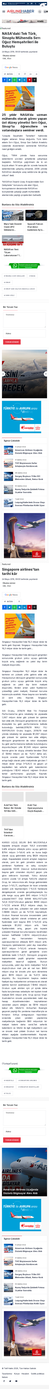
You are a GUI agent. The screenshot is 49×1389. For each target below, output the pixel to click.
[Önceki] (3, 374)
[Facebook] (4, 1383)
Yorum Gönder (12, 342)
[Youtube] (16, 1383)
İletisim (5, 1379)
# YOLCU (7, 1095)
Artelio (39, 1370)
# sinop (7, 282)
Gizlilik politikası (37, 1376)
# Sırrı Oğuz (9, 295)
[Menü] (3, 11)
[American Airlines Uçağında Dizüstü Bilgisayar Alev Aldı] (24, 450)
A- (37, 74)
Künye (17, 1376)
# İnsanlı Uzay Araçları (14, 276)
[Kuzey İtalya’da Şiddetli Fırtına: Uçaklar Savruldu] (24, 489)
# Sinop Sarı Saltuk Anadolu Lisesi (19, 289)
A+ (31, 74)
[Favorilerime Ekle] (19, 74)
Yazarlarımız (7, 1376)
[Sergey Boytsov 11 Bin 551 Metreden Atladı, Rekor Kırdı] (24, 374)
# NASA (32, 276)
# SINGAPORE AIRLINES (28, 1082)
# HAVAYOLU (9, 1082)
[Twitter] (10, 1383)
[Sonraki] (45, 374)
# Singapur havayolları (29, 1089)
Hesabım (25, 1376)
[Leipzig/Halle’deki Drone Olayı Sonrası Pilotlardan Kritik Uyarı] (24, 502)
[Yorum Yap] (25, 74)
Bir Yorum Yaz (10, 307)
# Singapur (9, 1089)
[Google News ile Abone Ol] (11, 67)
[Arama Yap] (40, 11)
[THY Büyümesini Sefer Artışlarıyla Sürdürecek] (24, 463)
